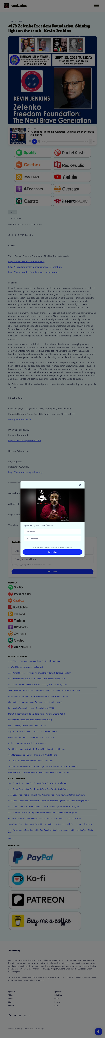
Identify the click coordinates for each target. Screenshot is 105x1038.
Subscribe (52, 552)
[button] (80, 484)
